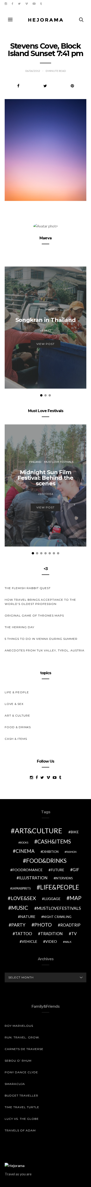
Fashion (71, 851)
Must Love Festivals (58, 461)
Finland (35, 461)
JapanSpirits (21, 888)
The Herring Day (19, 627)
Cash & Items (16, 738)
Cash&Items (54, 841)
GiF (76, 869)
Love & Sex (14, 704)
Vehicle (29, 941)
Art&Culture (38, 831)
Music (19, 907)
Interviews (64, 878)
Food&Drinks (46, 860)
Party (18, 924)
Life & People (17, 692)
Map (75, 898)
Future (57, 870)
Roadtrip (70, 925)
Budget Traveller (21, 1095)
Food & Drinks (18, 727)
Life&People (59, 887)
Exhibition (50, 852)
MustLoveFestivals (59, 908)
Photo (43, 925)
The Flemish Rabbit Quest (28, 588)
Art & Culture (17, 715)
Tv (74, 933)
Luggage (52, 899)
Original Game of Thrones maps (34, 615)
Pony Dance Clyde (21, 1072)
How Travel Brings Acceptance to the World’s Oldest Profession (40, 602)
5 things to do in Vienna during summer (41, 638)
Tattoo (23, 933)
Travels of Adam (20, 1130)
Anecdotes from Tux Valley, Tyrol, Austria (44, 650)
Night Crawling (57, 917)
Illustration (33, 877)
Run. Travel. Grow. (22, 1037)
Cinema (25, 851)
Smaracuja (15, 1084)
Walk (67, 941)
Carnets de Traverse (24, 1049)
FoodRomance (27, 869)
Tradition (51, 933)
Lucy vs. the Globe (22, 1118)
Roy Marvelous (19, 1025)
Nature (27, 916)
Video (51, 941)
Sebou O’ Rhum (18, 1060)
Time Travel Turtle (22, 1107)
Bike (74, 832)
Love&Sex (23, 898)
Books (24, 842)
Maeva (45, 238)
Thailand (51, 309)
